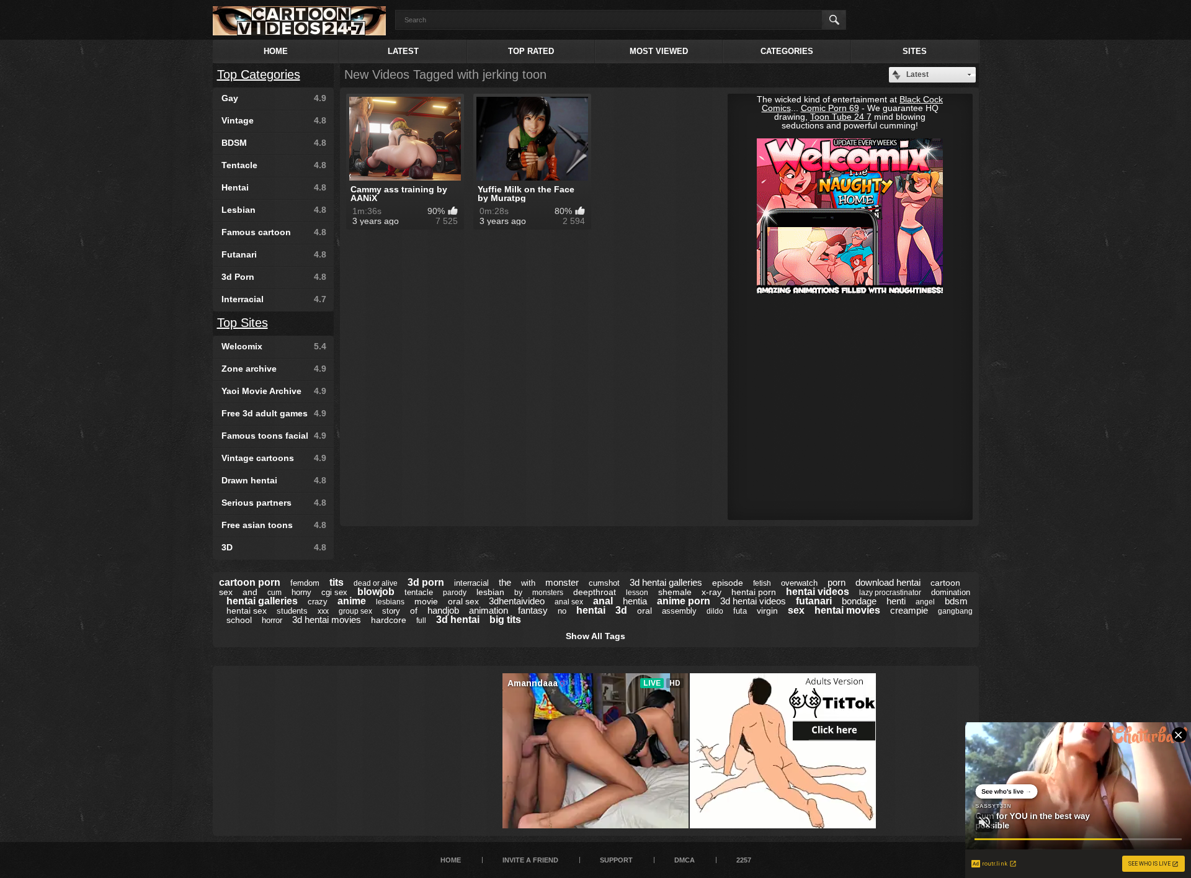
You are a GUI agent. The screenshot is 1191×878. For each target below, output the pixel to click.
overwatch (799, 583)
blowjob (376, 591)
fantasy (533, 610)
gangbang (955, 611)
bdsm (956, 601)
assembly (679, 611)
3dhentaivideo (517, 601)
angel (925, 602)
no (562, 611)
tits (336, 582)
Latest (403, 51)
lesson (637, 592)
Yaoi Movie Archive (273, 391)
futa (740, 611)
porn (836, 582)
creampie (909, 610)
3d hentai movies (326, 619)
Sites (915, 51)
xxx (323, 611)
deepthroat (594, 592)
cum (274, 592)
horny (301, 592)
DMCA (684, 860)
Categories (787, 51)
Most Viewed (659, 51)
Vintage (273, 120)
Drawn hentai (273, 480)
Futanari (273, 254)
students (292, 611)
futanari (814, 601)
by (518, 592)
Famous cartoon (273, 232)
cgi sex (334, 592)
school (239, 620)
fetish (762, 583)
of (413, 611)
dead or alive (376, 583)
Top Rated (531, 51)
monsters (547, 592)
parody (454, 592)
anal (603, 601)
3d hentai (458, 619)
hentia (635, 601)
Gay (273, 98)
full (421, 620)
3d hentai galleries (666, 582)
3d (621, 610)
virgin (767, 611)
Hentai (273, 187)
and (250, 592)
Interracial (273, 299)
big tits (505, 619)
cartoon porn (249, 582)
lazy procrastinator (890, 592)
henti (896, 601)
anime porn (683, 601)
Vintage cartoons (273, 458)
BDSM (273, 143)
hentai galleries (262, 601)
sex (796, 610)
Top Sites (242, 322)
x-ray (711, 592)
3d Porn (273, 277)
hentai (590, 610)
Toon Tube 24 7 (841, 117)
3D (273, 547)
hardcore (388, 620)
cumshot (604, 583)
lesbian (490, 592)
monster (562, 582)
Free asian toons (273, 525)
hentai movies (847, 610)
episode (727, 583)
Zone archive (273, 369)
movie (426, 601)
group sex (355, 611)
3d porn (426, 582)
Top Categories (258, 74)
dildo (715, 611)
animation (488, 610)
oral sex (463, 601)
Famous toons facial (273, 436)
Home (276, 51)
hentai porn (753, 592)
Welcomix (273, 346)
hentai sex (246, 611)
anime (351, 601)
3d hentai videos (753, 601)
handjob (443, 610)
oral (644, 611)
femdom (304, 583)
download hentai (888, 582)
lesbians (390, 602)
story (391, 611)
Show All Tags (595, 636)
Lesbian (273, 210)
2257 (743, 860)
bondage (859, 601)
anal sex (569, 602)
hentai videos (817, 591)
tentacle (418, 592)
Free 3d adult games (273, 413)
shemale (675, 592)
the (505, 582)
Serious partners (273, 503)
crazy (318, 601)
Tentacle (273, 165)
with (528, 583)
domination (950, 592)
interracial (471, 583)
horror (272, 620)
